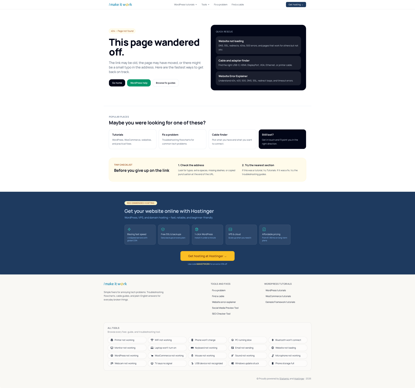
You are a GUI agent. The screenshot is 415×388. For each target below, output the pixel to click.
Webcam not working (125, 363)
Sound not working (245, 355)
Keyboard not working (206, 347)
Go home (117, 82)
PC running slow (243, 339)
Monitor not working (125, 347)
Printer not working (124, 339)
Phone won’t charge (205, 339)
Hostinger (299, 378)
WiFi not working (163, 339)
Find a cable (238, 4)
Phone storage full (284, 363)
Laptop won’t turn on (165, 347)
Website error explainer (224, 301)
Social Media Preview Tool (225, 307)
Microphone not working (287, 355)
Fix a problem (220, 4)
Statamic (284, 378)
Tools (204, 4)
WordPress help (139, 82)
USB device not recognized (209, 363)
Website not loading (285, 347)
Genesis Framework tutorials (280, 301)
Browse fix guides (165, 82)
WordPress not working (126, 355)
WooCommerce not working (169, 355)
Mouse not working (205, 355)
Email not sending (244, 347)
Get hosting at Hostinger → (207, 256)
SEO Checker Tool (221, 313)
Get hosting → (296, 4)
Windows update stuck (247, 363)
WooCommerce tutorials (278, 296)
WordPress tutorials (184, 4)
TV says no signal (163, 363)
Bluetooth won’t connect (288, 339)
